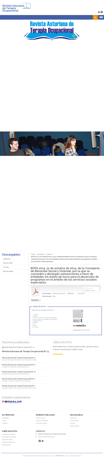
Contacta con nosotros (8, 434)
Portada (33, 254)
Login (95, 17)
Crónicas (6, 267)
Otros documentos (41, 423)
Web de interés (8, 271)
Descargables (40, 254)
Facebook (101, 12)
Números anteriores (42, 420)
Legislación (49, 254)
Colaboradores (6, 445)
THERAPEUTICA (60, 455)
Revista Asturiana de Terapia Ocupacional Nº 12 (18, 358)
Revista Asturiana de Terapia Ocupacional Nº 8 (18, 386)
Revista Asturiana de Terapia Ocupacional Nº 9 (18, 379)
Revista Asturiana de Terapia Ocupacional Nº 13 (25, 351)
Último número (40, 418)
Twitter (98, 12)
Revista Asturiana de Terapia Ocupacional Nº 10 (19, 372)
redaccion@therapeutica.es (46, 436)
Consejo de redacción (8, 442)
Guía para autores (7, 439)
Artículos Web (7, 263)
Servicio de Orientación (9, 437)
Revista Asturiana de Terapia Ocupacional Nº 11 (18, 365)
